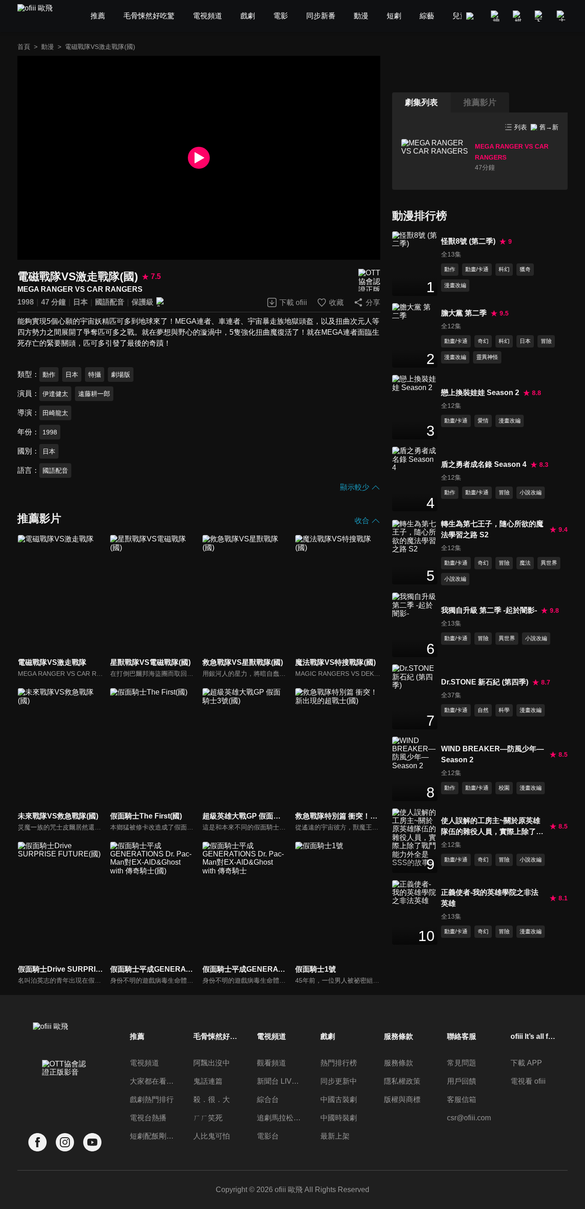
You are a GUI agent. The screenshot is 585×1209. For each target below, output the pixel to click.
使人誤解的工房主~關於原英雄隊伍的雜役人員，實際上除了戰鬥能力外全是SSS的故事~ (492, 827)
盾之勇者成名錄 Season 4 (483, 464)
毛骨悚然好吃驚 (216, 1036)
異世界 (549, 563)
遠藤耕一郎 (94, 393)
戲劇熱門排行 (152, 1099)
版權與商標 (402, 1099)
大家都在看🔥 (153, 1081)
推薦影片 (479, 102)
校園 (504, 788)
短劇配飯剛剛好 (153, 1136)
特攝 (94, 374)
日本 (80, 302)
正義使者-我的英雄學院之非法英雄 (489, 897)
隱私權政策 (402, 1081)
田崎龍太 (55, 413)
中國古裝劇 (338, 1099)
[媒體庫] (518, 16)
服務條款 (398, 1063)
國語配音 (109, 302)
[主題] (562, 16)
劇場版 (120, 374)
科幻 (504, 269)
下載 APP (526, 1063)
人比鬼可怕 (211, 1136)
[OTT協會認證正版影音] (369, 280)
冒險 (546, 341)
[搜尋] (496, 16)
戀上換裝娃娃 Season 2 (480, 392)
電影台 (268, 1136)
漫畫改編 (455, 285)
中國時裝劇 (338, 1118)
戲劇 (327, 1036)
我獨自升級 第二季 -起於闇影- (489, 610)
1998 (25, 302)
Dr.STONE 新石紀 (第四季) (484, 682)
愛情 (483, 420)
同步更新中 (338, 1081)
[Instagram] (65, 1142)
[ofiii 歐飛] (40, 16)
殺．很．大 (211, 1099)
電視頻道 (144, 1063)
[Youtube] (92, 1142)
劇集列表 (421, 102)
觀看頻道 (271, 1063)
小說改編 (531, 492)
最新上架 (335, 1136)
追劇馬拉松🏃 (280, 1118)
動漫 (47, 46)
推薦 (137, 1036)
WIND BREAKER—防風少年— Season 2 (492, 754)
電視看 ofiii (528, 1081)
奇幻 (483, 341)
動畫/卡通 (477, 269)
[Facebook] (37, 1142)
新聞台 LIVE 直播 (280, 1081)
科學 (504, 710)
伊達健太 (55, 393)
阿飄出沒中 (211, 1063)
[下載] (540, 16)
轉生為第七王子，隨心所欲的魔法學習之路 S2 (492, 529)
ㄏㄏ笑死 (208, 1118)
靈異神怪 (487, 357)
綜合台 (268, 1099)
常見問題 (461, 1063)
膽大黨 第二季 (464, 313)
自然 (483, 710)
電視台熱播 (148, 1118)
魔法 (525, 563)
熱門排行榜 (338, 1063)
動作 (49, 374)
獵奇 (525, 269)
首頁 (23, 46)
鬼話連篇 (208, 1081)
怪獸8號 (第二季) (468, 241)
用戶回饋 (461, 1081)
